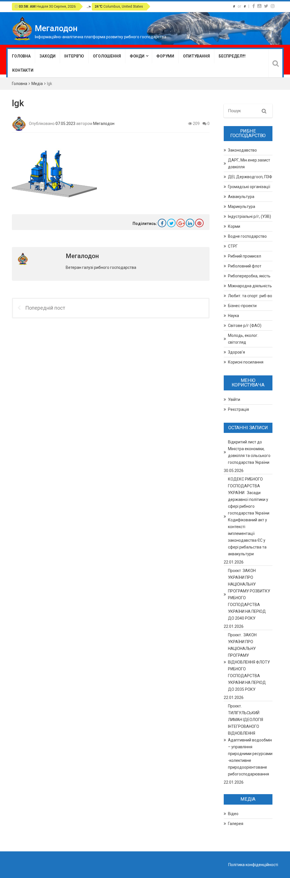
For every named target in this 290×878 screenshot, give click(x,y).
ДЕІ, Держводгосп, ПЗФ (250, 177)
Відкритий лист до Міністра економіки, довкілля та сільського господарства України (249, 452)
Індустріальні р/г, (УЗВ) (249, 216)
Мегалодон (103, 123)
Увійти (234, 399)
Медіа (37, 83)
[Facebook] (253, 6)
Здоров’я (236, 352)
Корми (234, 226)
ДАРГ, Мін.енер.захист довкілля (249, 163)
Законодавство (242, 150)
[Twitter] (266, 6)
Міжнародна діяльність (250, 286)
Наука (233, 315)
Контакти (22, 70)
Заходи (47, 56)
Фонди (137, 56)
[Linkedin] (190, 223)
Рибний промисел (244, 256)
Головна (21, 56)
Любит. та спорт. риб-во (250, 296)
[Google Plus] (180, 223)
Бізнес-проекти (242, 305)
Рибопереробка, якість (249, 276)
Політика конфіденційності (253, 864)
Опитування (196, 56)
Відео (233, 813)
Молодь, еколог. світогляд (243, 339)
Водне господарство (247, 236)
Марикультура (241, 206)
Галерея (235, 823)
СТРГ (233, 246)
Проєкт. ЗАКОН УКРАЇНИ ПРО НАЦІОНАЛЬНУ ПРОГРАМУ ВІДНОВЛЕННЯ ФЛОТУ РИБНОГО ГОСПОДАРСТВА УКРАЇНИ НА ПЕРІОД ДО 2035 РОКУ (249, 662)
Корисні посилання (245, 362)
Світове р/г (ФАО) (244, 325)
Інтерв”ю (74, 56)
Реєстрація (238, 409)
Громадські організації (249, 186)
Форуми (165, 56)
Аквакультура (241, 196)
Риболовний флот (244, 266)
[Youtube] (259, 6)
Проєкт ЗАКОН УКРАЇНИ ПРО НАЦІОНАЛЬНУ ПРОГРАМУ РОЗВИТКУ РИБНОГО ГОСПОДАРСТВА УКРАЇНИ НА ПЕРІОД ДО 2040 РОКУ (249, 594)
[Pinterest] (199, 223)
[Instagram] (273, 6)
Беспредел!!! (232, 56)
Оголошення (107, 56)
